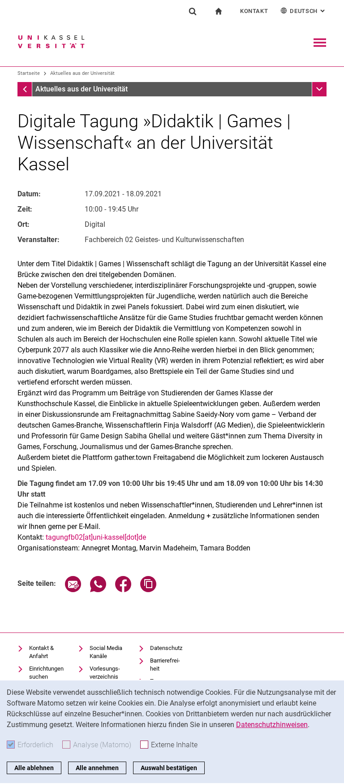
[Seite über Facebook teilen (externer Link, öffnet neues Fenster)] (123, 589)
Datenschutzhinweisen (272, 724)
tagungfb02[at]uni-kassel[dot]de (96, 537)
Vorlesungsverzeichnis (105, 672)
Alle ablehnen (34, 767)
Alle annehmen (97, 767)
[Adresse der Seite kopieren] (148, 589)
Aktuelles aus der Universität (82, 73)
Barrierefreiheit (165, 664)
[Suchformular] (192, 11)
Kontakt (254, 11)
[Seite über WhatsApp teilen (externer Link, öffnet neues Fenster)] (98, 589)
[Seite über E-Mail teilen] (73, 589)
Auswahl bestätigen (169, 767)
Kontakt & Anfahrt (41, 652)
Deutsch (308, 11)
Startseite (28, 73)
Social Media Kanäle (106, 652)
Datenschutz (166, 648)
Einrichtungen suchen (46, 672)
